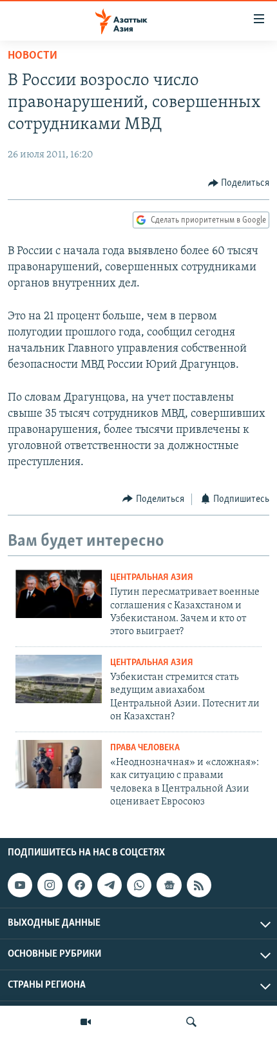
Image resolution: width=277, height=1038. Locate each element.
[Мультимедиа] (85, 1022)
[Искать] (191, 1022)
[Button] (239, 183)
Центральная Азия (151, 578)
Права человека (145, 748)
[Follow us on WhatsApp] (139, 885)
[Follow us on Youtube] (20, 885)
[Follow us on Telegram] (109, 885)
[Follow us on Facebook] (80, 885)
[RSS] (199, 885)
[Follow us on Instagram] (49, 885)
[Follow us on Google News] (169, 885)
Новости (32, 56)
